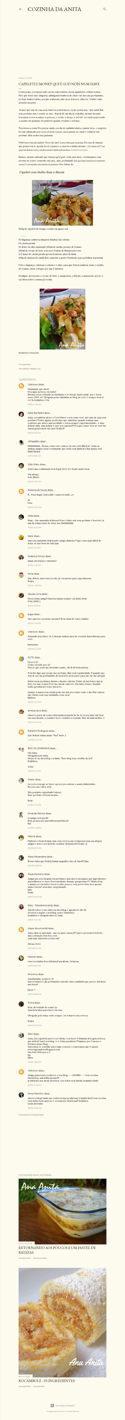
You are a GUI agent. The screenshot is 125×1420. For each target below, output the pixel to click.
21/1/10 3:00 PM (34, 1025)
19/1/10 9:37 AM (34, 481)
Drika (30, 515)
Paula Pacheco (36, 874)
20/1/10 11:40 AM (35, 740)
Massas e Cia (35, 368)
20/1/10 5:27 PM (34, 848)
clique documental (38, 928)
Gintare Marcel (72, 1411)
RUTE (31, 657)
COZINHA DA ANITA (54, 9)
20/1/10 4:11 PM (34, 805)
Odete (31, 779)
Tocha (31, 1002)
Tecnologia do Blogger (65, 1405)
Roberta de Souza (37, 490)
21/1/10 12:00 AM (35, 897)
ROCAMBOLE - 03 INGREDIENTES (47, 1380)
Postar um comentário (31, 1115)
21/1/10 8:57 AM (34, 966)
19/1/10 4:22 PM (34, 565)
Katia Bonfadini (36, 413)
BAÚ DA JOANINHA (38, 748)
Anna (30, 573)
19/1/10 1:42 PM (34, 548)
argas (31, 614)
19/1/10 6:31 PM (34, 606)
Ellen (30, 1034)
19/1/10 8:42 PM (34, 649)
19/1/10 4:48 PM (34, 585)
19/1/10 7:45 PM (34, 623)
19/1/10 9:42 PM (34, 702)
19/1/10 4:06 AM (34, 404)
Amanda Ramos (36, 813)
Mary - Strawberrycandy (40, 905)
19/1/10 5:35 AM (34, 433)
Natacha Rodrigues (38, 730)
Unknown (33, 384)
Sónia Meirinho (35, 1093)
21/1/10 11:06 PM (34, 1085)
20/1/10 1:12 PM (34, 771)
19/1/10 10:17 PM (34, 722)
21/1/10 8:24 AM (34, 948)
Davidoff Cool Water (79, 150)
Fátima (31, 836)
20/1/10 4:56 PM (35, 828)
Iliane (30, 536)
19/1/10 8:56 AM (34, 456)
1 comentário (38, 1386)
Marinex (32, 956)
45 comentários (40, 1258)
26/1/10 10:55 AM (35, 1108)
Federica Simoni (36, 556)
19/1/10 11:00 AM (35, 507)
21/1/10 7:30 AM (34, 920)
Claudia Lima (34, 594)
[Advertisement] (72, 47)
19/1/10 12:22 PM (34, 527)
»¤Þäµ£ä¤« (34, 441)
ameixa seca (34, 710)
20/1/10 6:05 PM (35, 865)
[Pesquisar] (104, 8)
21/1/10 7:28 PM (34, 1062)
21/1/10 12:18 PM (34, 994)
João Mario (33, 464)
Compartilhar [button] (25, 364)
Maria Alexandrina (37, 856)
